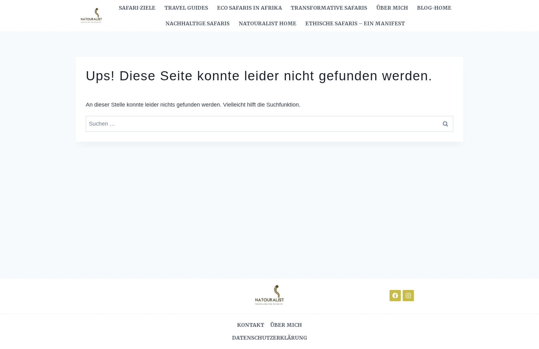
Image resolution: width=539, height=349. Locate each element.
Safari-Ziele (137, 8)
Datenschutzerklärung (269, 338)
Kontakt (250, 325)
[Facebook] (395, 295)
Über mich (392, 8)
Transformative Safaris (329, 8)
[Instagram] (408, 295)
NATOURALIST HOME (267, 23)
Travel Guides (186, 8)
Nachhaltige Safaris (197, 23)
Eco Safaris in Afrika (249, 8)
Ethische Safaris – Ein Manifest (355, 23)
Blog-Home (434, 8)
